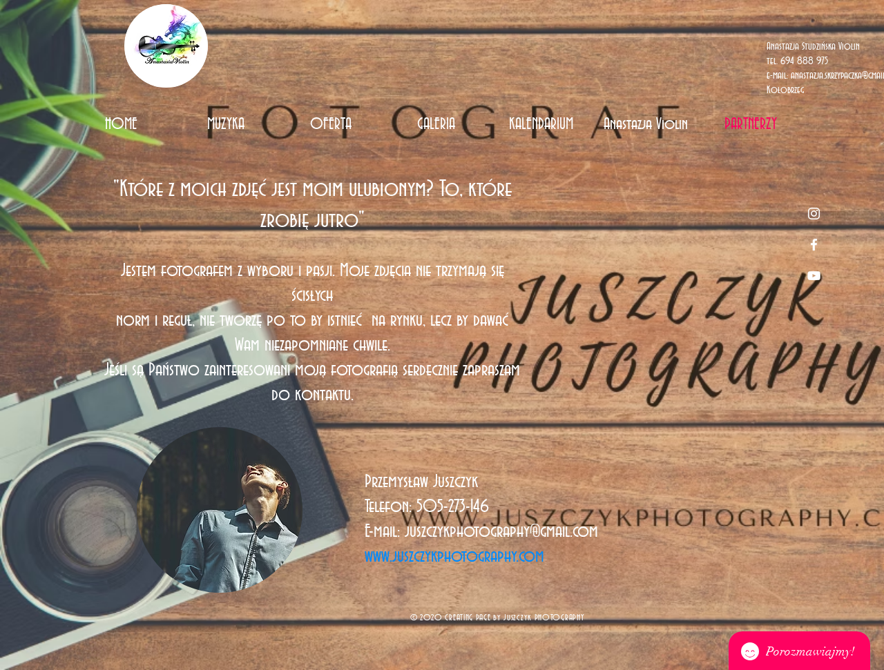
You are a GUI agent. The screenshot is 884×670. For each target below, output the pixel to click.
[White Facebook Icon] (814, 245)
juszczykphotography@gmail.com (501, 532)
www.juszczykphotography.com (454, 556)
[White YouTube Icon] (814, 276)
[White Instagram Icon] (814, 213)
